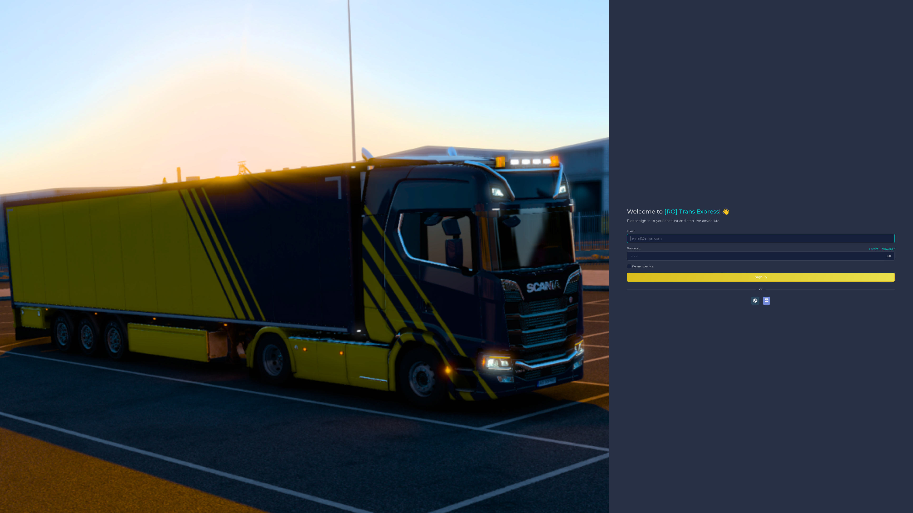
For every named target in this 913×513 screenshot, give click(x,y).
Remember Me (642, 266)
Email (631, 231)
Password (634, 248)
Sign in (761, 277)
